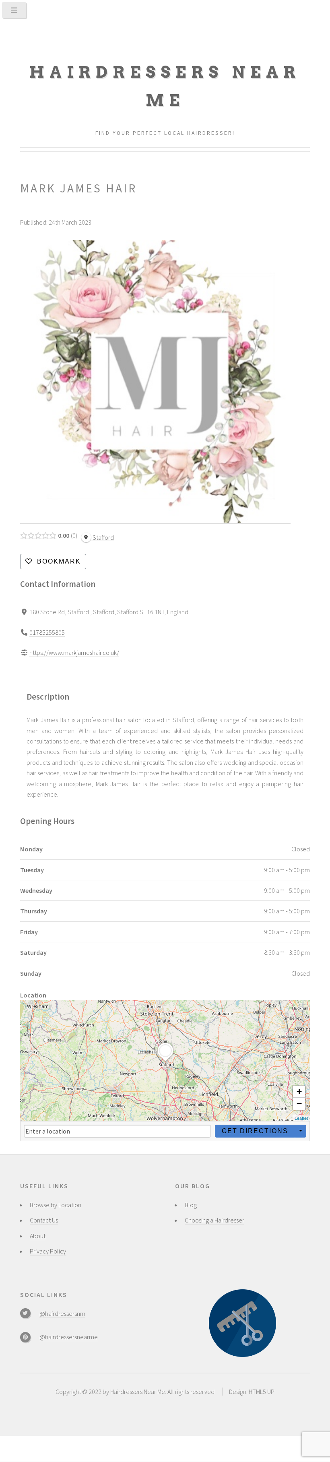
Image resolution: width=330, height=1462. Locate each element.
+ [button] (299, 1091)
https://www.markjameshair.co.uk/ (74, 652)
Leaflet (301, 1118)
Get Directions (255, 1130)
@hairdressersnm (62, 1313)
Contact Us (44, 1220)
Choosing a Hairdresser (214, 1220)
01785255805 (47, 632)
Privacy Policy (48, 1251)
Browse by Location (55, 1205)
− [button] (299, 1104)
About (37, 1236)
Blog (191, 1205)
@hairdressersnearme (68, 1337)
